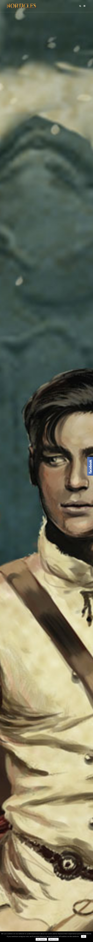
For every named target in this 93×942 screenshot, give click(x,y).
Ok (84, 936)
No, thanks (41, 939)
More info (53, 939)
